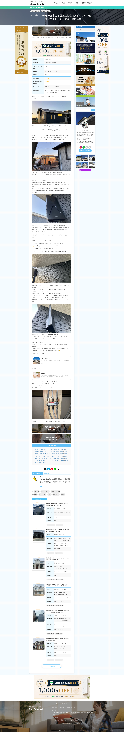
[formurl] (86, 147)
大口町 (40, 453)
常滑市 (65, 456)
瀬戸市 (57, 451)
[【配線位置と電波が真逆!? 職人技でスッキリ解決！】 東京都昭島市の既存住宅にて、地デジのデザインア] (85, 165)
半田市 (61, 456)
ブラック (49, 494)
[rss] (83, 147)
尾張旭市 (51, 449)
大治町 (40, 456)
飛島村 (49, 456)
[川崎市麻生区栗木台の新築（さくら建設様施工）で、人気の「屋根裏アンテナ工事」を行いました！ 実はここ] (79, 165)
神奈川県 (74, 712)
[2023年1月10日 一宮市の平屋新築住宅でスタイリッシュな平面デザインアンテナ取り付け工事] (48, 469)
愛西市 (57, 453)
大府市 (36, 458)
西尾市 (44, 460)
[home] (42, 486)
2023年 (35, 494)
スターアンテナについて (85, 150)
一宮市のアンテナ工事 (45, 491)
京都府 (88, 712)
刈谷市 (66, 458)
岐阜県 (57, 712)
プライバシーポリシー (56, 726)
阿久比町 (41, 458)
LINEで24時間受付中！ (63, 703)
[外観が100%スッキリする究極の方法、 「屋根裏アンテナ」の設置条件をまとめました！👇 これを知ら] (92, 158)
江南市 (65, 451)
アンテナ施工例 (69, 707)
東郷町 (49, 453)
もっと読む (52, 666)
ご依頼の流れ (54, 723)
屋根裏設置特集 (82, 718)
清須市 (61, 451)
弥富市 (36, 456)
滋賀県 (54, 714)
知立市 (36, 460)
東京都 (67, 712)
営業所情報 (84, 726)
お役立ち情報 (68, 723)
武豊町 (45, 458)
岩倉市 (55, 449)
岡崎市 (58, 458)
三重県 (60, 712)
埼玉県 (70, 712)
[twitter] (45, 469)
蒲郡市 (40, 462)
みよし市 (54, 460)
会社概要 (78, 726)
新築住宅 (63, 494)
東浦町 (50, 458)
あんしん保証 (61, 723)
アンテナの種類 (55, 717)
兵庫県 (85, 712)
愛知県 (54, 712)
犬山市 (59, 449)
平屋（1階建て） (56, 494)
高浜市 (40, 460)
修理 (82, 720)
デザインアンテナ (42, 494)
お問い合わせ (64, 726)
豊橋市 (62, 460)
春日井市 (37, 451)
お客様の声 (61, 707)
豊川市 (66, 460)
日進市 (41, 451)
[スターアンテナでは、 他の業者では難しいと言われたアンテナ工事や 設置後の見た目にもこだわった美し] (79, 158)
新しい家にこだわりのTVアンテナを (36, 706)
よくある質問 (75, 723)
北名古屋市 (47, 451)
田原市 (44, 462)
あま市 (61, 453)
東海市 (53, 456)
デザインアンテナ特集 (57, 718)
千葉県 (78, 712)
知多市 (57, 456)
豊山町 (53, 453)
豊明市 (36, 453)
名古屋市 (37, 449)
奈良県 (91, 712)
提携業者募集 (71, 726)
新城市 (36, 462)
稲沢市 (45, 449)
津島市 (65, 453)
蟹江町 (44, 456)
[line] (55, 469)
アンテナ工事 (36, 491)
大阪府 (81, 712)
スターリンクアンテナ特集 (58, 720)
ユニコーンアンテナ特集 (73, 718)
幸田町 (58, 460)
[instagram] (40, 486)
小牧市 (63, 449)
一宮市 (41, 449)
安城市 (62, 458)
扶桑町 (44, 453)
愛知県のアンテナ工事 (55, 491)
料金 (74, 707)
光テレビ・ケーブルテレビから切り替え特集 (72, 720)
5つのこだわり (54, 707)
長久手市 (53, 451)
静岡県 (64, 712)
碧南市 (49, 460)
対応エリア (54, 710)
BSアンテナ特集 (65, 718)
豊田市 (54, 458)
